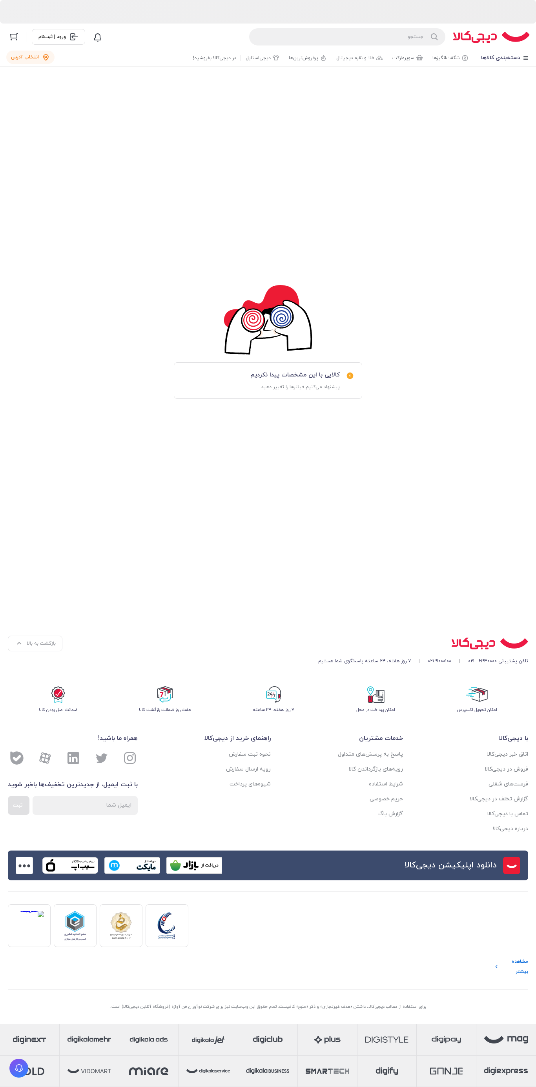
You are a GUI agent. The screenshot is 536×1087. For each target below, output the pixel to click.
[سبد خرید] (14, 37)
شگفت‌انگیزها (446, 58)
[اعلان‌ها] (98, 37)
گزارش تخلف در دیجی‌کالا (499, 799)
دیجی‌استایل (258, 58)
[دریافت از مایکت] (132, 865)
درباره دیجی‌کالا (510, 829)
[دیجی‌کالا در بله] (17, 758)
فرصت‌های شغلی (508, 784)
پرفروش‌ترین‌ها (303, 58)
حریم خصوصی (386, 799)
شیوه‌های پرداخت (250, 784)
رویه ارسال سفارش (248, 769)
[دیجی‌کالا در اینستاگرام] (130, 758)
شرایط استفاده (386, 784)
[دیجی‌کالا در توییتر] (101, 758)
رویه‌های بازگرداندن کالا (375, 769)
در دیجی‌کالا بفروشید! (214, 58)
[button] (18, 1068)
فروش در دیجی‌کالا (506, 769)
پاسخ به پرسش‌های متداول (370, 754)
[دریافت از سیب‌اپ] (70, 865)
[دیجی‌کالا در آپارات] (45, 758)
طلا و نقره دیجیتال (355, 58)
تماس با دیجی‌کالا (507, 814)
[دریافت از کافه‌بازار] (194, 865)
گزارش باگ (390, 814)
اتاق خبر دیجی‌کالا (507, 754)
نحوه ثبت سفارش (250, 754)
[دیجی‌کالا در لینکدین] (73, 758)
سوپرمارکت (403, 58)
